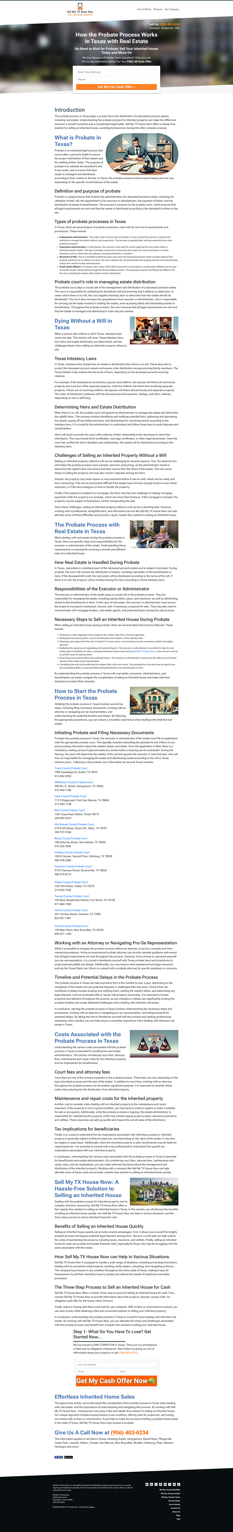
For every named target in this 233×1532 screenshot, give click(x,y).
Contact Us (167, 28)
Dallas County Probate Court (71, 882)
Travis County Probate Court (71, 768)
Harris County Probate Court (71, 910)
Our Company (172, 9)
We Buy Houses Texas (170, 1497)
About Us (176, 1512)
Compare (154, 28)
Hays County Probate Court (71, 796)
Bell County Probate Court (70, 810)
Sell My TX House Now (144, 651)
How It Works (144, 9)
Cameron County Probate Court (73, 866)
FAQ (177, 28)
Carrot (91, 1507)
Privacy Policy (174, 1501)
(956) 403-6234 (169, 24)
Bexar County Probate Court (71, 838)
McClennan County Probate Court (74, 824)
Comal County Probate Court (71, 926)
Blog (178, 1515)
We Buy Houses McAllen (169, 1490)
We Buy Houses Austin (170, 1493)
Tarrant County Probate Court (72, 896)
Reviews (158, 9)
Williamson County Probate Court (74, 782)
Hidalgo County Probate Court (72, 852)
